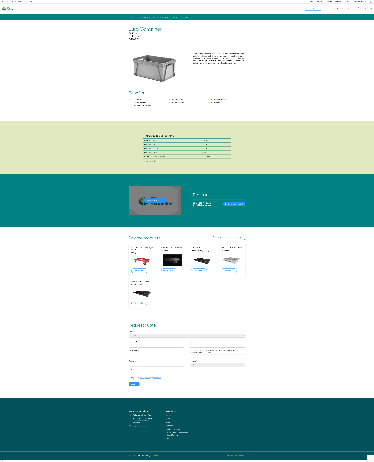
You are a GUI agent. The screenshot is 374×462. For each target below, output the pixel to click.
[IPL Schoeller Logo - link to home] (9, 9)
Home (131, 17)
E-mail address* (134, 350)
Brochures (328, 1)
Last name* (194, 342)
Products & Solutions (143, 17)
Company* (133, 361)
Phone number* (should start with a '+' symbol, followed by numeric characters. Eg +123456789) (214, 351)
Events (348, 1)
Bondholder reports (359, 1)
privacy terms (145, 378)
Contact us (169, 438)
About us (168, 415)
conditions (157, 378)
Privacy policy (240, 456)
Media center (339, 1)
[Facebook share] (150, 161)
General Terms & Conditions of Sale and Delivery (176, 434)
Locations (320, 1)
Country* (132, 332)
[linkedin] (371, 1)
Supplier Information (172, 429)
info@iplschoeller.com (25, 1)
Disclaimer (229, 456)
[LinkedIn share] (155, 161)
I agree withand (146, 378)
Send (133, 384)
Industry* (193, 361)
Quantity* (132, 370)
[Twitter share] (152, 161)
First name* (133, 342)
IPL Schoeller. (155, 456)
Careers (311, 1)
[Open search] (371, 9)
